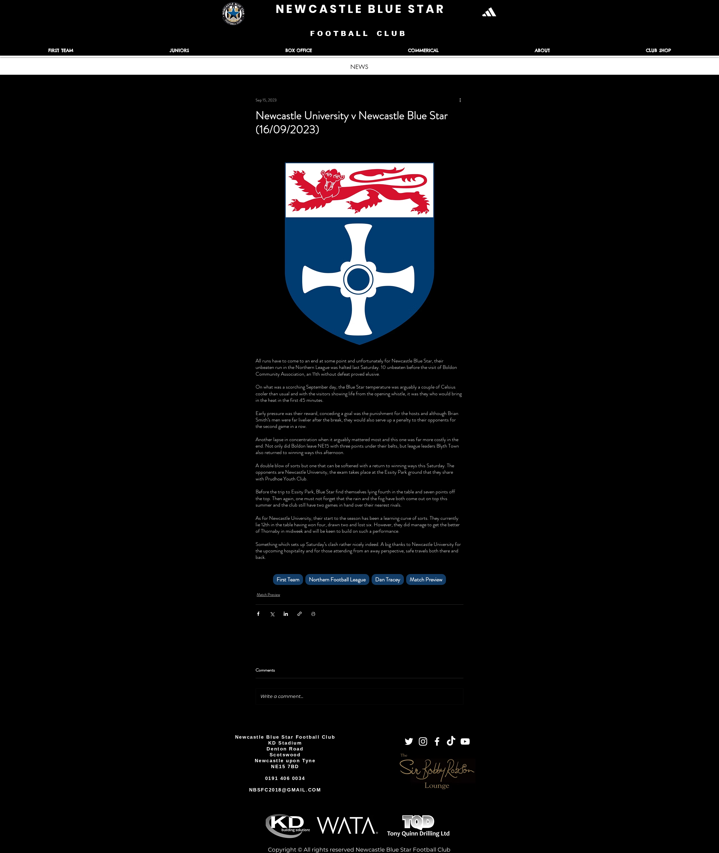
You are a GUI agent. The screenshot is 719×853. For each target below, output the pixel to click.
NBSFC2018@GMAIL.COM (285, 790)
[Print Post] (313, 613)
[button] (60, 50)
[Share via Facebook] (258, 613)
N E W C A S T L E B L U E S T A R (359, 9)
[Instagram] (423, 741)
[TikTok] (451, 741)
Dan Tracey (387, 579)
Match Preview (426, 579)
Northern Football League (337, 579)
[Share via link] (299, 613)
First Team (288, 579)
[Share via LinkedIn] (285, 613)
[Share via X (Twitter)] (272, 613)
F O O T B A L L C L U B (358, 33)
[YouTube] (465, 741)
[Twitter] (409, 741)
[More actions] (460, 100)
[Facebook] (437, 741)
